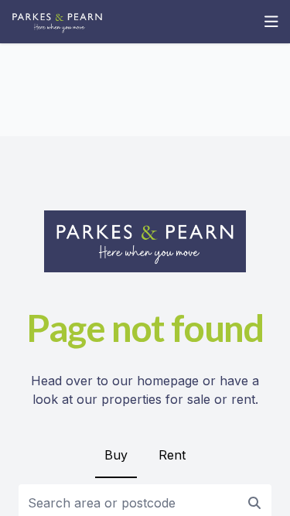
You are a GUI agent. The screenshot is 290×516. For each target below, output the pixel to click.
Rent (172, 455)
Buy (116, 455)
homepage (168, 380)
